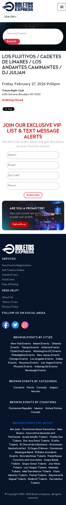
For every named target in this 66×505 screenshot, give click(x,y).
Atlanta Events (50, 347)
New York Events (21, 343)
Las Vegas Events (51, 363)
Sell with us (19, 224)
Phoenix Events (23, 366)
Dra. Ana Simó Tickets (36, 441)
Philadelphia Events (23, 355)
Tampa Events (30, 347)
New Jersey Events (48, 355)
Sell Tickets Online (13, 270)
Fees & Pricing (10, 284)
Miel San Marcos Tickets (36, 471)
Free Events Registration (16, 265)
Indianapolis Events (46, 366)
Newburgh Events (35, 370)
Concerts (18, 387)
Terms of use (10, 302)
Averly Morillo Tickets (35, 437)
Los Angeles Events (42, 359)
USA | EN (9, 16)
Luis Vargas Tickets (35, 467)
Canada (35, 412)
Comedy (41, 387)
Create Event (10, 275)
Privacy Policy (10, 307)
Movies (35, 391)
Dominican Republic (20, 408)
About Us (7, 297)
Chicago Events (18, 359)
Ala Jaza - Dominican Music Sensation (32, 429)
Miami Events (41, 343)
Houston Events (29, 363)
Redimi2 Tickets (37, 479)
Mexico (38, 408)
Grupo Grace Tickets (34, 464)
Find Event (8, 279)
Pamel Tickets (38, 475)
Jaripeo (53, 387)
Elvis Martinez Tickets (33, 456)
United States (53, 408)
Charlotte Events (20, 351)
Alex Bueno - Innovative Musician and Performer (35, 433)
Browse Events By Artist (33, 423)
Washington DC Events (47, 351)
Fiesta (30, 387)
